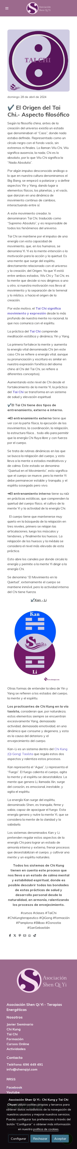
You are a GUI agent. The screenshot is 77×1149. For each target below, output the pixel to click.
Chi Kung (14, 1029)
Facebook (14, 1087)
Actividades (16, 1049)
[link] (38, 8)
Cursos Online (18, 1044)
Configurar (18, 1139)
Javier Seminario (20, 1024)
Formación (15, 1039)
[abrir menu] (7, 8)
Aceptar (60, 1139)
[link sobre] (38, 983)
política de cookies (46, 1129)
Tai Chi (12, 1034)
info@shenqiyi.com (22, 1069)
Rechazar (40, 1139)
